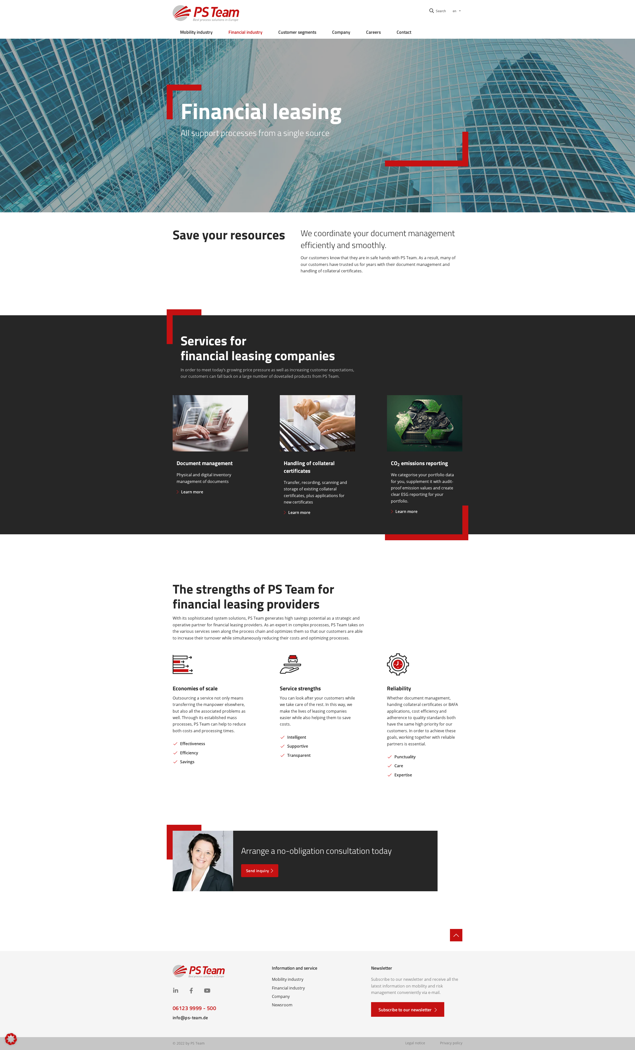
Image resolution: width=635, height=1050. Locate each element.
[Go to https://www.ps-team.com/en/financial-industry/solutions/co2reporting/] (424, 460)
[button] (437, 10)
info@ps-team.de (190, 1017)
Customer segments (297, 32)
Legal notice (415, 1043)
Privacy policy (451, 1043)
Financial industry (245, 32)
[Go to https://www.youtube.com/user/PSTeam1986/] (207, 991)
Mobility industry (196, 32)
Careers (373, 32)
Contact (404, 32)
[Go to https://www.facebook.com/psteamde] (191, 991)
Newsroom (282, 1005)
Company (341, 32)
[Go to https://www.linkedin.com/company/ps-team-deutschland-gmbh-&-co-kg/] (175, 991)
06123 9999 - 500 (194, 1008)
